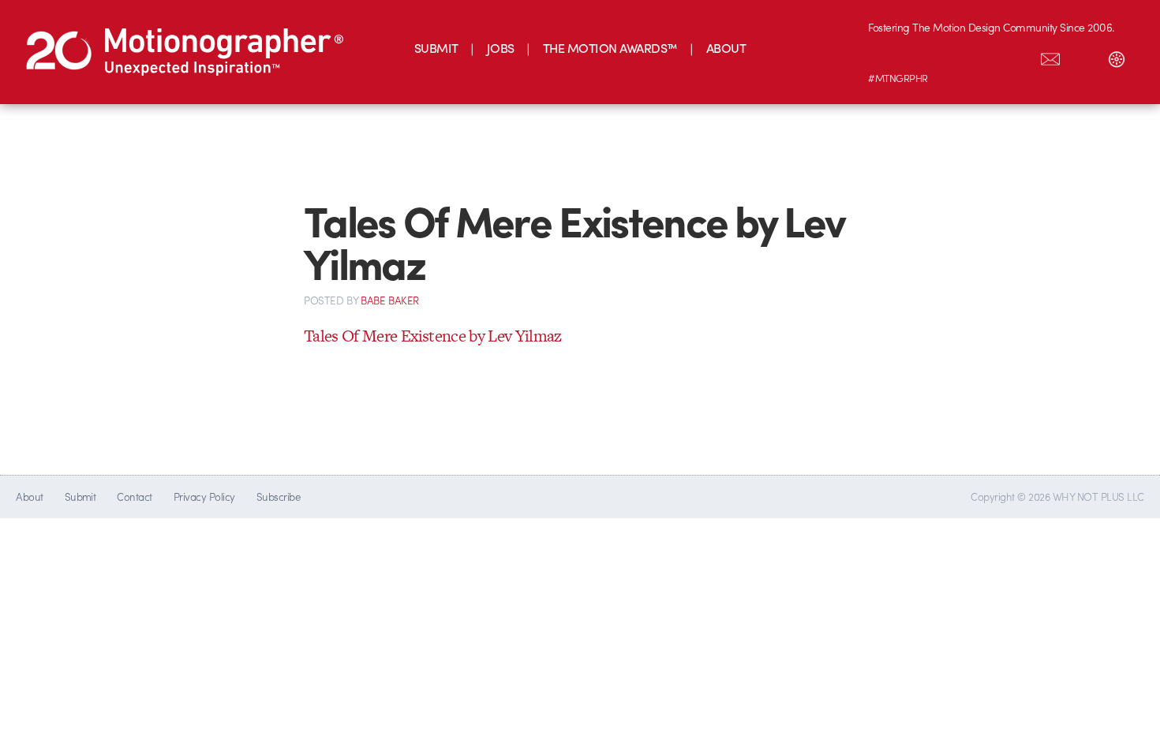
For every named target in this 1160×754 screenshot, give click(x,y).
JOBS (501, 48)
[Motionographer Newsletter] (1050, 56)
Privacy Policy (204, 496)
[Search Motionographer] (1083, 56)
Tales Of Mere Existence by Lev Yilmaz (433, 335)
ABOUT (726, 48)
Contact (134, 496)
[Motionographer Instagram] (884, 56)
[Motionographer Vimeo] (951, 56)
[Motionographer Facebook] (984, 56)
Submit (80, 496)
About (29, 496)
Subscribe (278, 496)
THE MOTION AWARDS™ (610, 48)
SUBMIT (436, 48)
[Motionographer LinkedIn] (918, 56)
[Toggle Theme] (1116, 56)
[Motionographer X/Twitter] (1017, 56)
